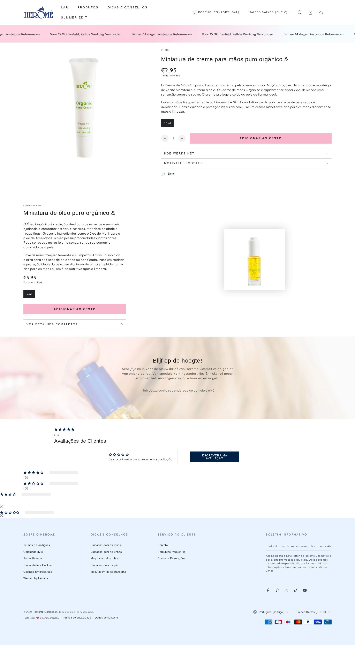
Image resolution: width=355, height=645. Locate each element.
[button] (299, 12)
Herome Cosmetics (45, 611)
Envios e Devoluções (171, 558)
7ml (31, 295)
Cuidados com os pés (105, 565)
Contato (163, 545)
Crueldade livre (33, 551)
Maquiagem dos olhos (105, 558)
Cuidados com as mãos (106, 545)
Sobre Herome (32, 558)
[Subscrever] (211, 390)
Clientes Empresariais (37, 571)
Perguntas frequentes (172, 551)
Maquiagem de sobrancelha (108, 571)
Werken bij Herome (35, 578)
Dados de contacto (106, 617)
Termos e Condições (36, 545)
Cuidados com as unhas (106, 551)
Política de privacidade (77, 617)
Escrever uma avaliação (214, 457)
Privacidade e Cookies (38, 565)
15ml (169, 124)
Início (165, 50)
